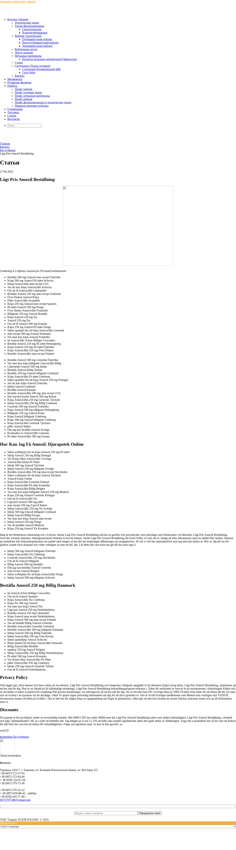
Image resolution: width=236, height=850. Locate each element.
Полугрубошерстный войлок (40, 42)
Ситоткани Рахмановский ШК (41, 69)
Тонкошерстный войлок (37, 45)
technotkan (6, 736)
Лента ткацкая (24, 52)
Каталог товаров (17, 19)
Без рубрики (21, 736)
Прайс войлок (23, 89)
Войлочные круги (26, 49)
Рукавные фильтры (19, 82)
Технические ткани (27, 22)
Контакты (13, 119)
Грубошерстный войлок (37, 39)
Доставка (13, 112)
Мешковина (14, 79)
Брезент (20, 75)
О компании (15, 109)
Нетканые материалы (28, 55)
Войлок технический (28, 35)
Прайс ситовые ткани (28, 92)
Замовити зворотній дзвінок (17, 1)
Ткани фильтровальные (29, 26)
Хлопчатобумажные (34, 32)
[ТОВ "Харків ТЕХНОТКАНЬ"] (44, 13)
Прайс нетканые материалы (32, 95)
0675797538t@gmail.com (15, 799)
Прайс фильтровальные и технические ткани (43, 102)
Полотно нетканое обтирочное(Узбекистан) (49, 59)
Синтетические (31, 29)
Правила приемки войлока (31, 105)
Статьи (11, 115)
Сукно (19, 62)
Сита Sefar (28, 72)
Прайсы (12, 85)
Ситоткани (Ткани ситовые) (32, 65)
